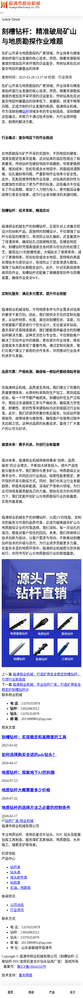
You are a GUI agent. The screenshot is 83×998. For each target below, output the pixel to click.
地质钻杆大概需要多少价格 (26, 790)
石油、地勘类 (20, 888)
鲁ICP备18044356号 (31, 966)
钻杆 (25, 111)
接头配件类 (18, 877)
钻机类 (15, 882)
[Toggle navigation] (1, 13)
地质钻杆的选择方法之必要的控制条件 (36, 807)
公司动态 (17, 905)
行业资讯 (17, 910)
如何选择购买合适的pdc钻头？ (29, 754)
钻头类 (15, 872)
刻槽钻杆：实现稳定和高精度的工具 (34, 737)
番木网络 (25, 975)
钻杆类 (15, 867)
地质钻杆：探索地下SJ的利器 (28, 772)
